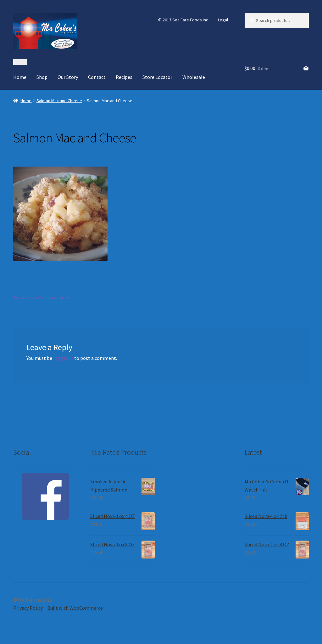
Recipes (124, 77)
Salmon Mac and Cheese (59, 100)
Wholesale (193, 77)
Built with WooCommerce (75, 608)
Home (19, 77)
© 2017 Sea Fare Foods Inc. (183, 20)
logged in (63, 358)
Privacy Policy (28, 608)
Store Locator (157, 77)
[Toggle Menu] (20, 62)
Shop (41, 77)
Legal (223, 20)
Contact (97, 77)
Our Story (68, 77)
